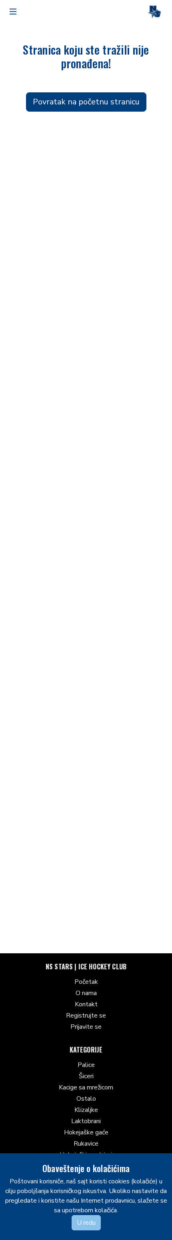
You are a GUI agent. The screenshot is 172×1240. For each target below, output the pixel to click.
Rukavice (86, 1143)
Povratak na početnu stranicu (86, 101)
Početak (86, 981)
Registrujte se (86, 1015)
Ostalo (86, 1098)
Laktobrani (86, 1121)
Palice (86, 1065)
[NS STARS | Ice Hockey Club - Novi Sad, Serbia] (154, 11)
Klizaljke (86, 1109)
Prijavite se (86, 1026)
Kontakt (86, 1004)
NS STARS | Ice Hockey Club (86, 966)
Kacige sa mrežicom (86, 1087)
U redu (86, 1222)
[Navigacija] (13, 11)
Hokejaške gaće (86, 1132)
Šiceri (86, 1076)
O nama (86, 993)
